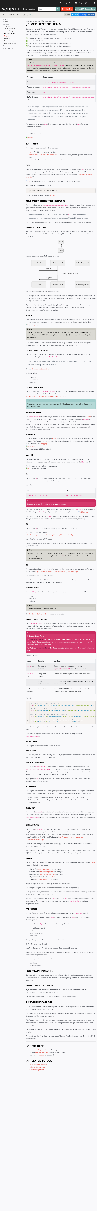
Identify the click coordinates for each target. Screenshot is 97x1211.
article (52, 195)
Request (6, 36)
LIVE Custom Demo (85, 9)
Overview (6, 19)
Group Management (10, 31)
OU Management (9, 33)
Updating (5, 22)
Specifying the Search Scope (39, 614)
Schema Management (11, 41)
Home (4, 15)
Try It (67, 9)
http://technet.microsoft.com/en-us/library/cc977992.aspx (56, 571)
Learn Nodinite (60, 3)
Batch (31, 160)
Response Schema (44, 1050)
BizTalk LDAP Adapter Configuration (46, 71)
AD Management (9, 28)
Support (81, 3)
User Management (10, 43)
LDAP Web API (14, 15)
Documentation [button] (29, 9)
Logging (44, 444)
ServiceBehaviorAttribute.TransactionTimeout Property (46, 396)
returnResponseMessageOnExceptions (43, 155)
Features (25, 15)
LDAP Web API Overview (38, 1064)
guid (30, 152)
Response (7, 38)
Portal (91, 3)
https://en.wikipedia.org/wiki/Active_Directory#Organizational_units (51, 535)
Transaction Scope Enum (41, 369)
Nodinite (72, 3)
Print (68, 14)
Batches (32, 131)
